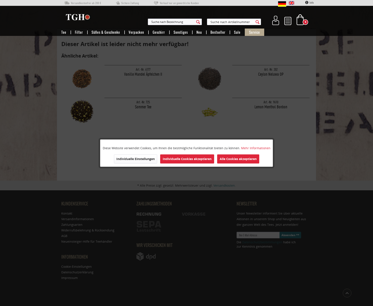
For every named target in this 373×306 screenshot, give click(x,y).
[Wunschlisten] (287, 19)
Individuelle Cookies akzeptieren (187, 159)
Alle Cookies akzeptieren (238, 159)
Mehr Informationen (255, 148)
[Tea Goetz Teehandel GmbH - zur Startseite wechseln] (78, 18)
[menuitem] (196, 22)
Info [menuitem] (311, 2)
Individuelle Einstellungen (135, 159)
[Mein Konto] (275, 19)
